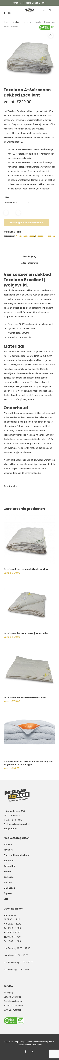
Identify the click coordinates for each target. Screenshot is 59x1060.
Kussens (8, 882)
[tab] (29, 256)
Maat (7, 197)
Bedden (7, 871)
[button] (55, 10)
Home (6, 22)
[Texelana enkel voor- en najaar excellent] (29, 603)
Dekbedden (40, 236)
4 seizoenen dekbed (25, 236)
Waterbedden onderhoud (16, 855)
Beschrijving (29, 256)
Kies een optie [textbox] (11, 203)
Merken (16, 22)
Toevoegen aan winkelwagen (26, 222)
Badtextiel (9, 860)
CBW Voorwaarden (12, 1010)
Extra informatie (29, 263)
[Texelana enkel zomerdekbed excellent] (29, 667)
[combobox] (17, 202)
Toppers (8, 893)
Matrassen (9, 888)
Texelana (27, 22)
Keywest (8, 849)
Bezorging (8, 992)
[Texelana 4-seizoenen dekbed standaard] (29, 539)
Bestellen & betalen (13, 1001)
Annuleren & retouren (13, 1005)
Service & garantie (12, 997)
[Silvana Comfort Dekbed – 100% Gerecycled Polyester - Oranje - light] (29, 732)
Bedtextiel (9, 877)
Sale (6, 899)
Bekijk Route (10, 828)
